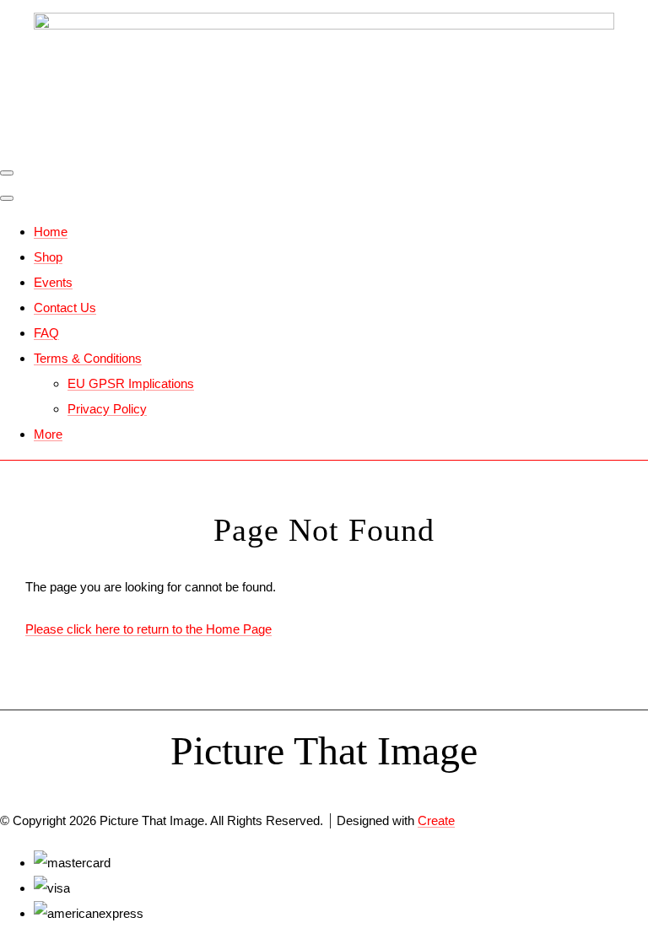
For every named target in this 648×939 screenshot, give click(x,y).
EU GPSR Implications (131, 383)
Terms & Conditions (88, 358)
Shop (48, 257)
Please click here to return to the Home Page (148, 629)
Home (51, 231)
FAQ (46, 333)
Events (53, 282)
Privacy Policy (107, 409)
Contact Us (65, 307)
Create (436, 820)
